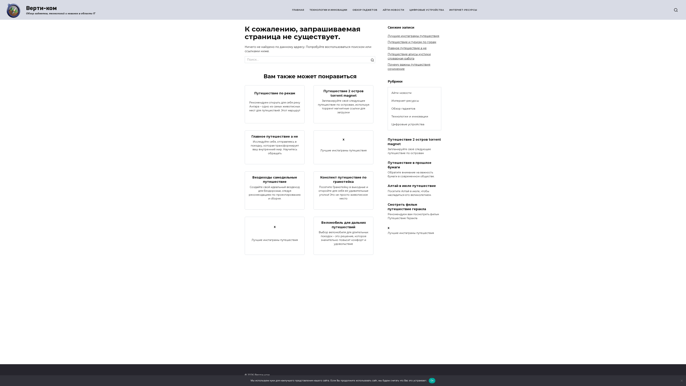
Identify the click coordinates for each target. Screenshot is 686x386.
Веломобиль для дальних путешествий (343, 225)
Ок (432, 380)
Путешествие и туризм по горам (412, 42)
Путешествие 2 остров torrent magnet (343, 93)
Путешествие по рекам (274, 93)
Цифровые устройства (426, 10)
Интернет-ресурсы (463, 10)
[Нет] (681, 380)
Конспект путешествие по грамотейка (343, 179)
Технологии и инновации (328, 10)
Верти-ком (41, 8)
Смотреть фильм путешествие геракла (407, 207)
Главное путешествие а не (274, 136)
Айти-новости (393, 10)
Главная (298, 10)
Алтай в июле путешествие (412, 186)
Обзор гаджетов (364, 10)
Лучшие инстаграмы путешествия (413, 36)
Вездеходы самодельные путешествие (274, 179)
